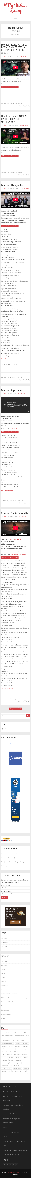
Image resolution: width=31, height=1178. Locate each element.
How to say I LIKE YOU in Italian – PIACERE (14, 1143)
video (16, 1074)
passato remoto (17, 1068)
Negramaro (5, 1065)
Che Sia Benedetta (14, 539)
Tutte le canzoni (8, 1123)
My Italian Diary (15, 8)
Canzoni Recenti (9, 1086)
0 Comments (24, 56)
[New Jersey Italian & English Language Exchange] (15, 916)
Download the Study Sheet (10, 87)
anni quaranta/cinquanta (22, 1035)
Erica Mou (9, 1051)
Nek (11, 1065)
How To (3, 982)
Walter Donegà (24, 1074)
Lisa (5, 56)
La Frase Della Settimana (9, 994)
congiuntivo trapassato (21, 1046)
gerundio (9, 1054)
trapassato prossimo (7, 1074)
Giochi (3, 978)
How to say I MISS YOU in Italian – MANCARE (15, 1135)
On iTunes (14, 554)
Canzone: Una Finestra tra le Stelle (14, 1114)
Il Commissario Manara (20, 1054)
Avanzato (6, 103)
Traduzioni (20, 377)
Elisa (3, 1051)
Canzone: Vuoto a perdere (11, 1119)
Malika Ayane (16, 1063)
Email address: (6, 891)
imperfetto (18, 1057)
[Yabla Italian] (15, 758)
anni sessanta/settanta (8, 1038)
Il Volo (3, 1057)
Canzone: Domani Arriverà (12, 1091)
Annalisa (14, 1032)
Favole (3, 973)
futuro (3, 1054)
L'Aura (11, 1060)
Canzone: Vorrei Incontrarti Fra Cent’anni (13, 1098)
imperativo (10, 1057)
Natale (24, 1063)
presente (26, 1068)
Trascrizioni (5, 1010)
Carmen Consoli (6, 1040)
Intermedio (13, 103)
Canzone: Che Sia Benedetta (14, 513)
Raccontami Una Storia (8, 1002)
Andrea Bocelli (6, 1032)
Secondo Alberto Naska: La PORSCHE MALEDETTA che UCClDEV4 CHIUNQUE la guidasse (14, 49)
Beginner (4, 938)
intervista (4, 1060)
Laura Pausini (18, 1060)
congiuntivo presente (7, 1046)
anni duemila (22, 1032)
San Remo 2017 (6, 1071)
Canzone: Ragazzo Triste (13, 390)
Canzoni (12, 377)
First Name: (5, 885)
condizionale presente (8, 1043)
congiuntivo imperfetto (22, 1043)
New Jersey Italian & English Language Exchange (14, 864)
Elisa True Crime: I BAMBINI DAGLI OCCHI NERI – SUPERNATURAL (14, 119)
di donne (4, 1049)
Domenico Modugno (21, 1049)
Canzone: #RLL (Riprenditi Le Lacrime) (13, 1107)
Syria (24, 1071)
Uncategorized (6, 1014)
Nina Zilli (16, 1065)
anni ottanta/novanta (7, 1035)
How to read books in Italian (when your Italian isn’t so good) (14, 856)
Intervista (4, 990)
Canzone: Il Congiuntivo (12, 185)
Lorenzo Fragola (6, 1063)
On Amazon (14, 428)
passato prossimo (6, 1068)
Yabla (3, 1077)
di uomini (11, 1049)
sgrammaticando (16, 1071)
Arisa (17, 1038)
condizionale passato (18, 1040)
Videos (20, 103)
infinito (26, 1057)
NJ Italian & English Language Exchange (14, 998)
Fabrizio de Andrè (19, 1051)
